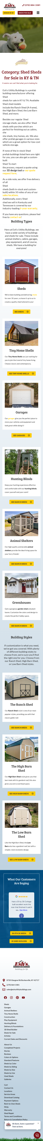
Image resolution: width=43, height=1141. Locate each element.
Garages (7, 1008)
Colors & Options (11, 1057)
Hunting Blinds (10, 1023)
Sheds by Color (10, 1064)
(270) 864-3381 (32, 5)
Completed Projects (12, 1048)
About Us (8, 1045)
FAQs (6, 1107)
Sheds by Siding (10, 1067)
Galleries (7, 1079)
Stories (7, 1051)
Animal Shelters (10, 1011)
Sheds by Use (9, 1073)
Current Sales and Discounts (15, 1039)
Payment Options (11, 1101)
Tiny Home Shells (11, 1014)
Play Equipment (10, 1020)
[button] (38, 12)
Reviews (7, 1054)
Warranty (8, 1110)
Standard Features (11, 1060)
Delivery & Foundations (13, 1026)
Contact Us (8, 1088)
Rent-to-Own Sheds (12, 1104)
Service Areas (9, 1094)
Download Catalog (11, 1097)
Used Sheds (9, 1076)
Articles (7, 1036)
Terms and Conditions (13, 1116)
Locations (8, 1091)
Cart (6, 1085)
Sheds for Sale (10, 1033)
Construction (9, 1017)
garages (11, 418)
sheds (34, 295)
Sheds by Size (9, 1070)
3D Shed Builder (10, 1030)
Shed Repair (9, 1113)
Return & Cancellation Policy (15, 1120)
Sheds (6, 1004)
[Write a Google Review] (16, 897)
